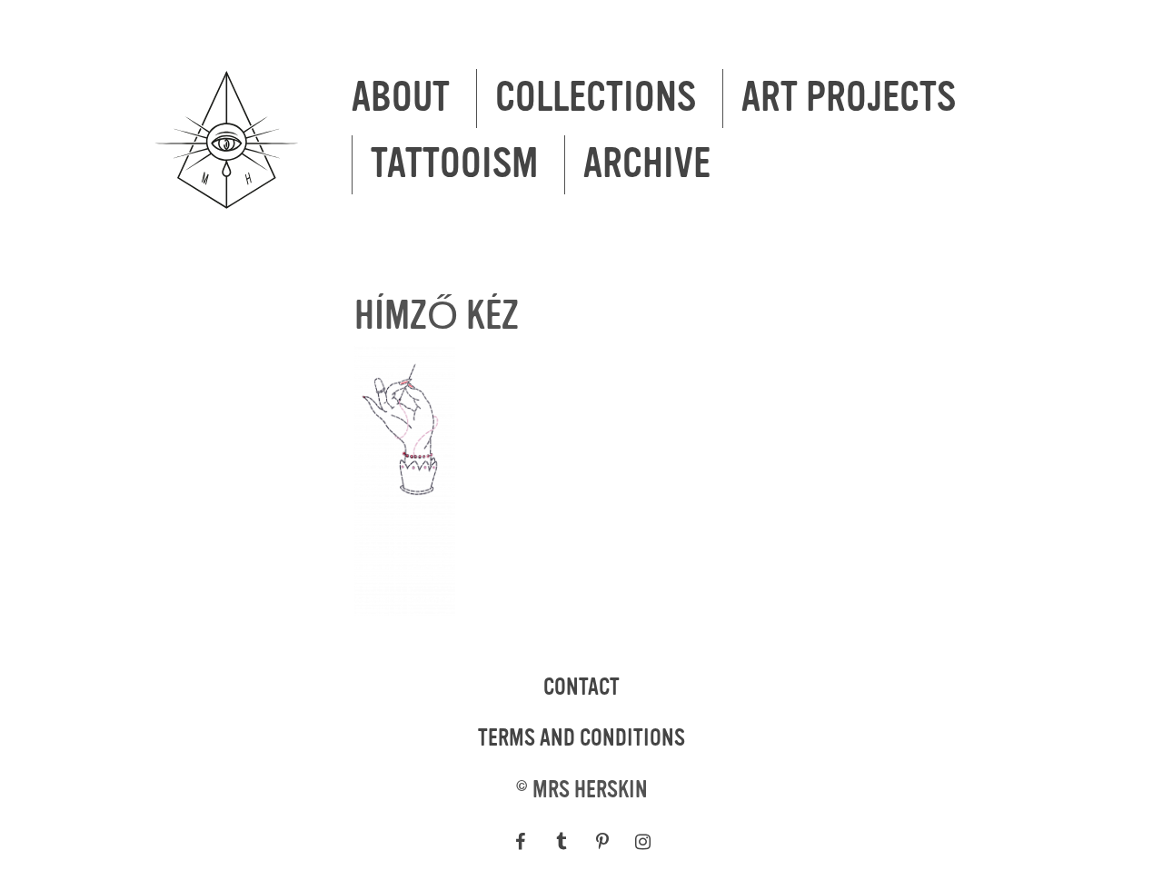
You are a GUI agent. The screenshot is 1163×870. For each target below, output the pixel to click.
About (401, 98)
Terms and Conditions (581, 738)
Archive (647, 164)
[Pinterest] (601, 842)
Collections (595, 98)
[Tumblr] (561, 842)
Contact (581, 687)
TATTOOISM (454, 164)
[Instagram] (642, 842)
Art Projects (848, 98)
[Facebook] (520, 842)
